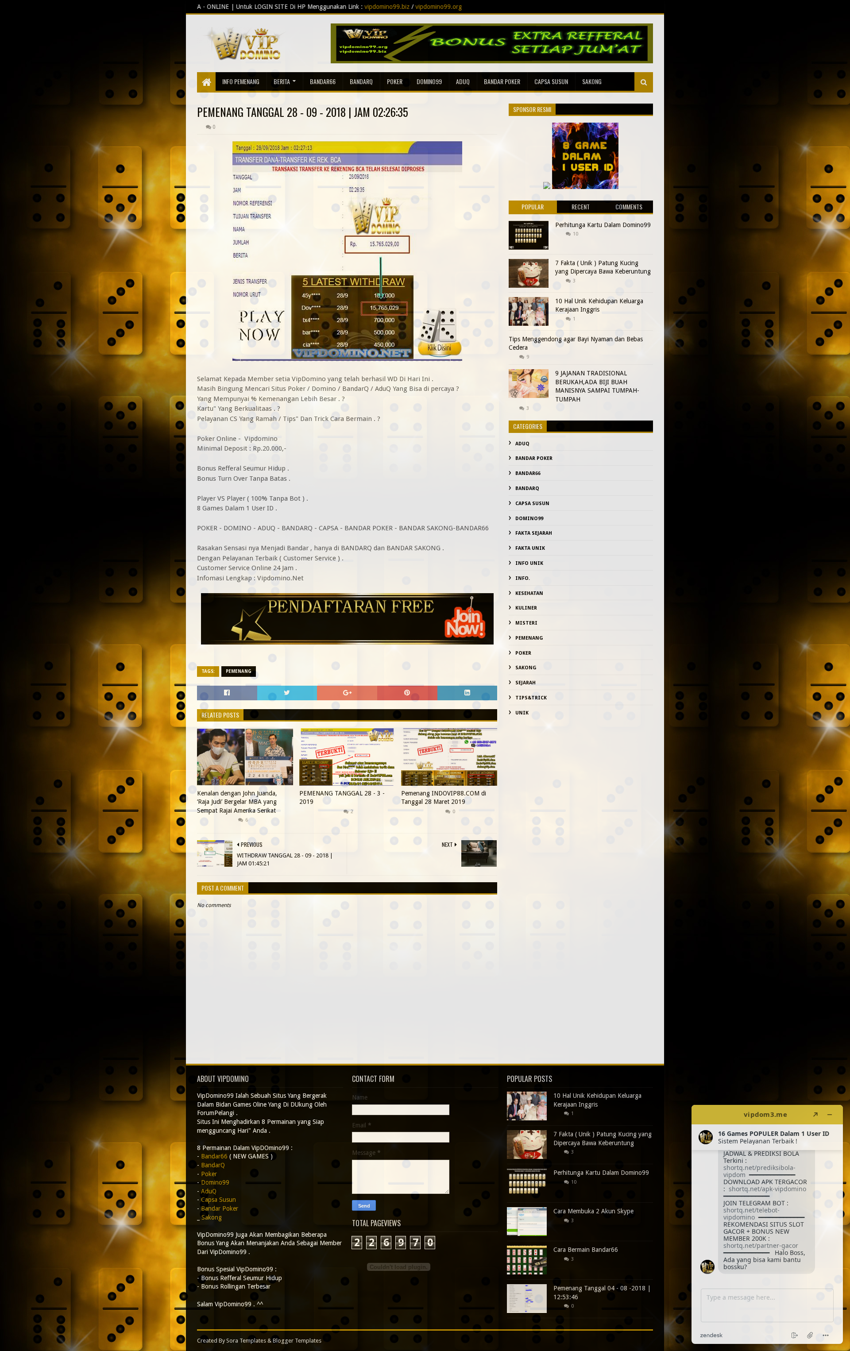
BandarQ (361, 81)
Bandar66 (323, 81)
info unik (529, 563)
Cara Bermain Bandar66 (585, 1249)
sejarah (525, 683)
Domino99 (429, 81)
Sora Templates (246, 1340)
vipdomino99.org (315, 6)
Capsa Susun (551, 81)
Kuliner (526, 608)
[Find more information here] (767, 1224)
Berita (282, 81)
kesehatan (529, 593)
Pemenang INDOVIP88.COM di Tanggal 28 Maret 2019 (443, 798)
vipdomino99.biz (263, 6)
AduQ (463, 81)
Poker (394, 81)
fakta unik (530, 548)
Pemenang (238, 671)
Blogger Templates (297, 1340)
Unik (522, 713)
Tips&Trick (531, 698)
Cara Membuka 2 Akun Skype (593, 1211)
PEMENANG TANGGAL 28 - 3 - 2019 (342, 798)
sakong (592, 81)
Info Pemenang (240, 81)
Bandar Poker (502, 81)
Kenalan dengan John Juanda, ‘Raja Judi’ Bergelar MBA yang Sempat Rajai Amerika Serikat (237, 802)
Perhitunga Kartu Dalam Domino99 (603, 224)
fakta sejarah (533, 533)
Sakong (526, 668)
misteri (526, 623)
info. (522, 578)
